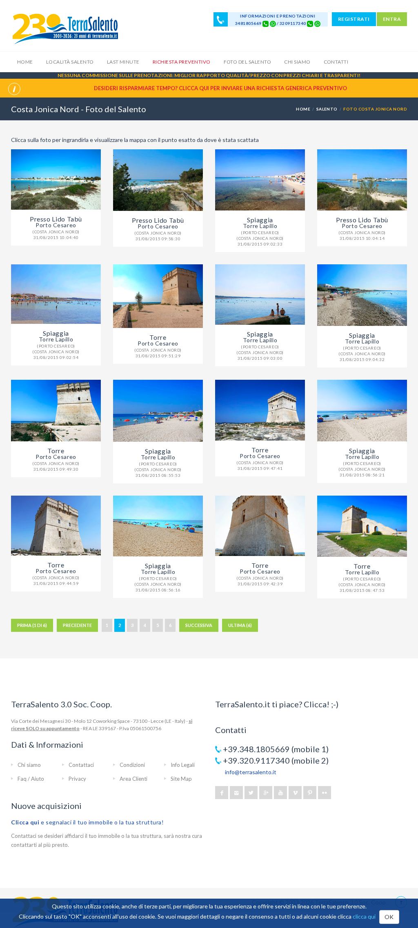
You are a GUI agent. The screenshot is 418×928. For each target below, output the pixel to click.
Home (25, 62)
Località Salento (70, 62)
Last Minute (123, 62)
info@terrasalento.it (250, 772)
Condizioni (132, 765)
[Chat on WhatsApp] (273, 23)
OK (389, 916)
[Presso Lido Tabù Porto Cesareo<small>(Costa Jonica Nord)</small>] (56, 179)
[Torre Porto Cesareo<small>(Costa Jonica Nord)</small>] (158, 296)
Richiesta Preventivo (182, 62)
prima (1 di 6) (32, 625)
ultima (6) (240, 625)
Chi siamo (297, 62)
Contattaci (81, 765)
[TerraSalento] (65, 28)
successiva (198, 625)
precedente (77, 625)
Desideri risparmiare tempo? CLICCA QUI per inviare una (220, 88)
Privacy (77, 778)
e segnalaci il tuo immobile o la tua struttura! (87, 822)
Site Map (181, 778)
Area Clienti (133, 778)
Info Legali (183, 765)
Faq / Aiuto (31, 778)
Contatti (336, 62)
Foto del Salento (247, 62)
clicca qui (364, 916)
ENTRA (392, 19)
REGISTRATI (354, 19)
